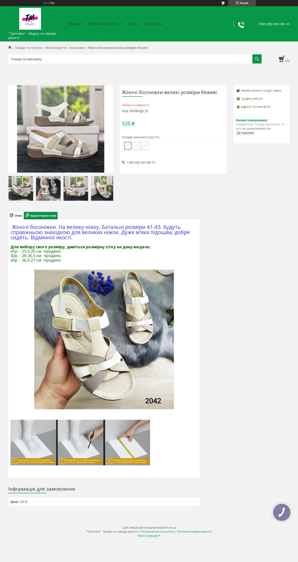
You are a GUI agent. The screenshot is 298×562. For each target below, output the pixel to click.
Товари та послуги (28, 48)
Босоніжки (77, 48)
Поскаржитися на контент (157, 531)
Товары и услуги (102, 24)
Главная (75, 24)
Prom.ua (171, 527)
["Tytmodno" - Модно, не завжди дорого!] (30, 18)
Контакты (153, 24)
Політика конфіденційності (194, 531)
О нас (133, 24)
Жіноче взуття (56, 48)
